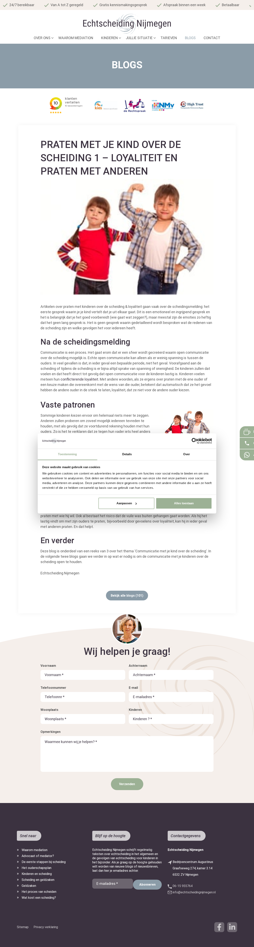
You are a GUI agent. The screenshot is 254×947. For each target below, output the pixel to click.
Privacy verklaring (46, 927)
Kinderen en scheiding (37, 874)
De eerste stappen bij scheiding (44, 862)
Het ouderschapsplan (36, 868)
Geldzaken (29, 886)
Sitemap (23, 927)
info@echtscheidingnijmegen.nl (194, 892)
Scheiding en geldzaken (38, 880)
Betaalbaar (230, 5)
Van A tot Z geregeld (67, 5)
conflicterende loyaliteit (79, 379)
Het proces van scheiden (39, 892)
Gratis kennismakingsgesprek (123, 5)
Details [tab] (127, 454)
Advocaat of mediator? (38, 856)
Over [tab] (186, 454)
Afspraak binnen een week (184, 5)
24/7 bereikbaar (21, 5)
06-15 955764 (182, 886)
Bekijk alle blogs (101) (127, 595)
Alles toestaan (184, 503)
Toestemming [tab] (67, 454)
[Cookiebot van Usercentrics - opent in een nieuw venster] (194, 441)
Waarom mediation (34, 850)
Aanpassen (124, 503)
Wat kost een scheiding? (39, 898)
